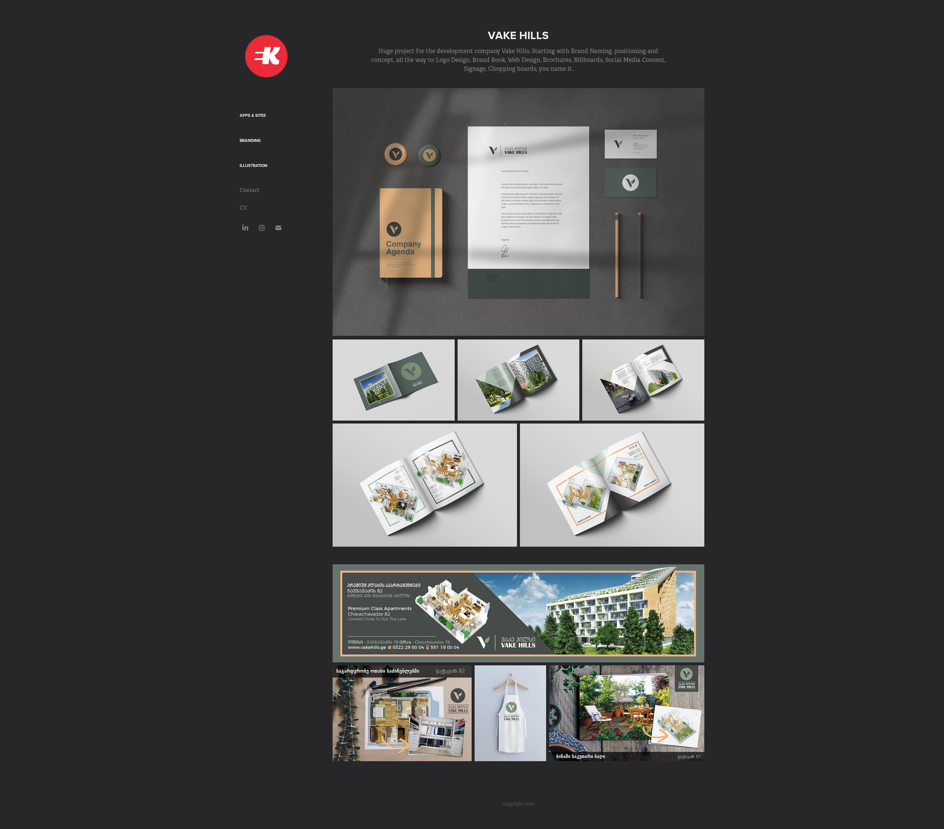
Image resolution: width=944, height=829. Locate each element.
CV (243, 208)
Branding (250, 140)
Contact (250, 190)
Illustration (253, 165)
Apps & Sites (253, 115)
